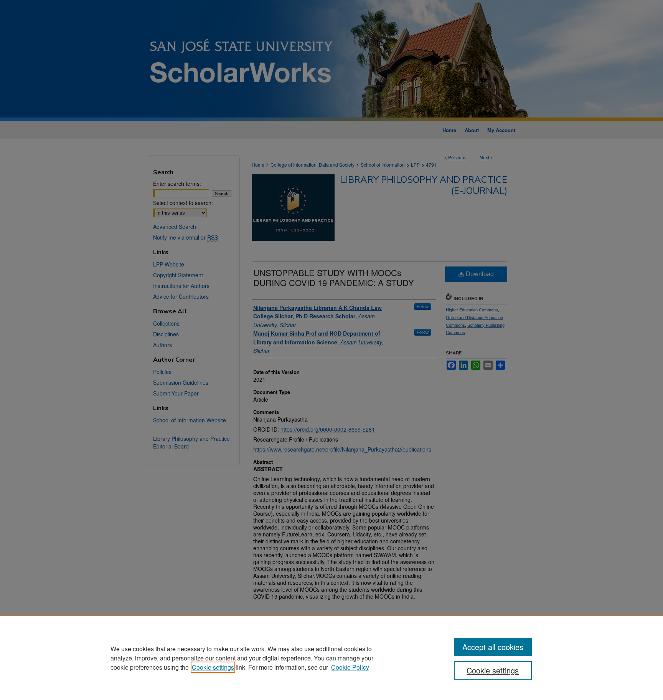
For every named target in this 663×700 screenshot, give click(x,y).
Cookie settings (213, 667)
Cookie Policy (350, 667)
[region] (331, 658)
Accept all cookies (492, 646)
